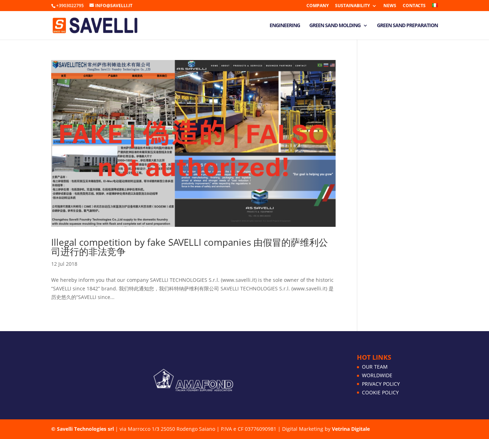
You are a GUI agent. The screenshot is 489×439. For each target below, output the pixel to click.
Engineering (285, 26)
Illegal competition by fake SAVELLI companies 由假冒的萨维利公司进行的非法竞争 (189, 247)
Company (317, 6)
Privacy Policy (381, 383)
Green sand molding (334, 26)
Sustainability (352, 6)
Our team (375, 366)
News (389, 6)
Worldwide (377, 375)
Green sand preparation (407, 26)
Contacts (414, 6)
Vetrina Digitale (351, 428)
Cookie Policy (380, 392)
